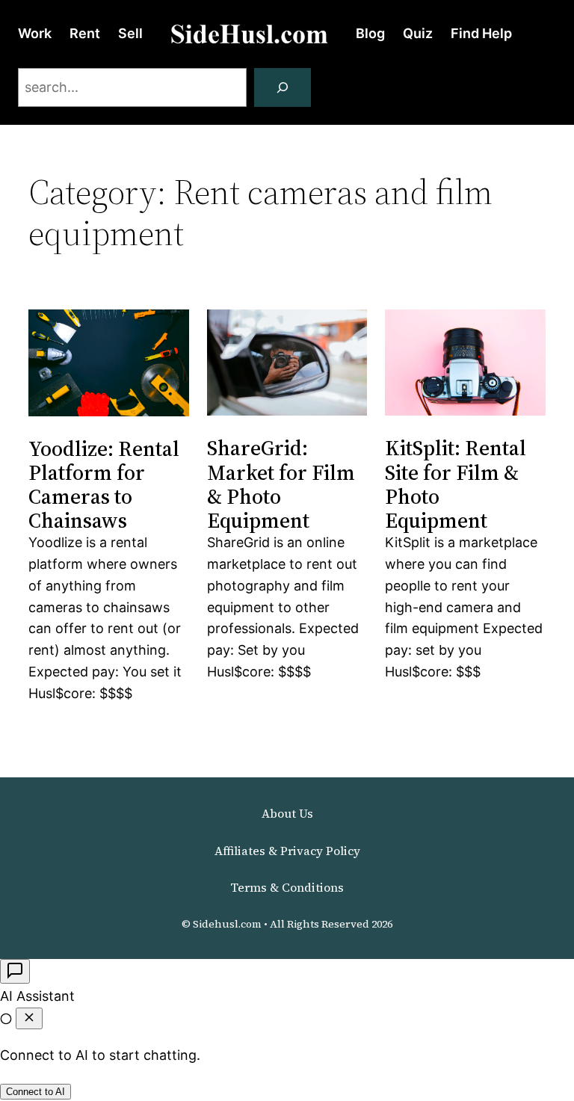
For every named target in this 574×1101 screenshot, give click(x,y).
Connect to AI (35, 1091)
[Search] (282, 87)
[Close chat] (29, 1018)
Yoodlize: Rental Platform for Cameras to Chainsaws (103, 485)
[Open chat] (15, 971)
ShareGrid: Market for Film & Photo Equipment (281, 484)
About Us (287, 813)
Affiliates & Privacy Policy (287, 850)
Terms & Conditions (287, 887)
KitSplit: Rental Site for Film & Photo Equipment (455, 484)
